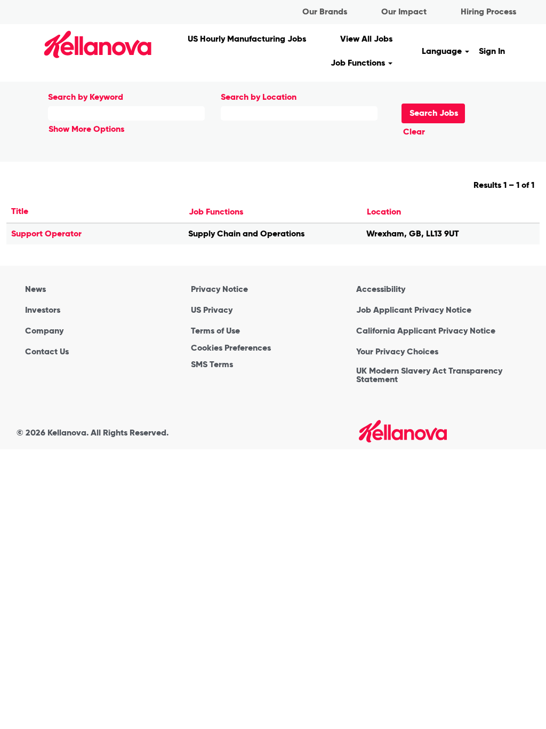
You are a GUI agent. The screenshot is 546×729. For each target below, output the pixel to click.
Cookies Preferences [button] (231, 348)
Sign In (492, 51)
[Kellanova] (79, 44)
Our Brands (324, 11)
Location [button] (384, 212)
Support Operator (46, 233)
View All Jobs (366, 39)
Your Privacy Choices (397, 351)
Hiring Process (488, 11)
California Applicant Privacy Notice (425, 331)
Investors (42, 310)
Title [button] (19, 211)
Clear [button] (414, 131)
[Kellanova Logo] (402, 431)
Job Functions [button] (359, 63)
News (35, 289)
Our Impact (404, 11)
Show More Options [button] (86, 129)
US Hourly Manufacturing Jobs (247, 39)
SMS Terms (212, 364)
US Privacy (211, 310)
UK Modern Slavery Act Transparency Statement (429, 375)
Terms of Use (215, 331)
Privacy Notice (219, 289)
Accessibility (380, 289)
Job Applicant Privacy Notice (413, 310)
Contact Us (47, 351)
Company (44, 331)
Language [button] (443, 51)
